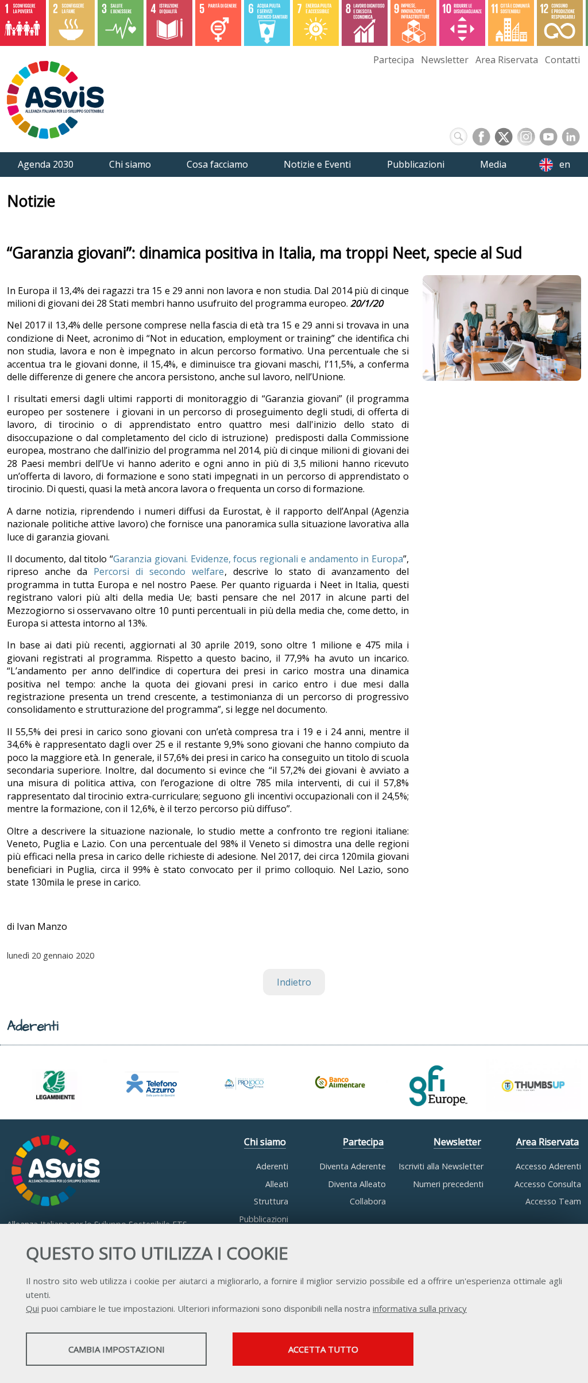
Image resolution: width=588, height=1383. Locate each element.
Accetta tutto (323, 1349)
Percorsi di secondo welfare (159, 571)
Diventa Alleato (357, 1184)
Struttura (271, 1201)
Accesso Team (553, 1201)
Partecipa (393, 59)
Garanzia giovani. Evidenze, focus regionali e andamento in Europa (258, 559)
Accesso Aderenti (548, 1166)
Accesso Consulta (547, 1184)
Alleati (276, 1184)
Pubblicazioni (263, 1219)
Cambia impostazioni (116, 1349)
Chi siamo (265, 1141)
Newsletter (445, 59)
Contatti (562, 59)
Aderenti (272, 1166)
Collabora (368, 1201)
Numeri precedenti (448, 1184)
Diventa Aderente (352, 1166)
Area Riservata (506, 59)
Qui (32, 1308)
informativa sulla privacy (420, 1308)
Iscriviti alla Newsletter (441, 1166)
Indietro (294, 982)
